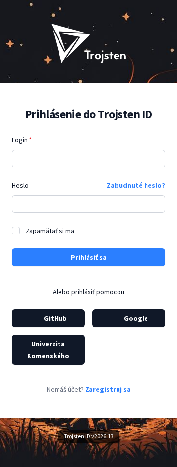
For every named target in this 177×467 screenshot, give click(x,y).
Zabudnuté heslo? (136, 185)
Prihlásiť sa (89, 257)
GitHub (55, 318)
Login (22, 139)
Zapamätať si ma (50, 230)
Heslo (20, 185)
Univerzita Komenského (48, 349)
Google (136, 318)
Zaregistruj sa (108, 389)
